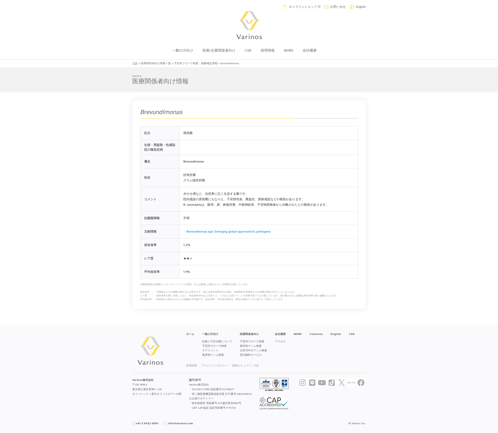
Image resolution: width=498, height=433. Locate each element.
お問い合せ (338, 7)
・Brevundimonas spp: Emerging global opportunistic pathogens (227, 232)
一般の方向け (182, 50)
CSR (248, 50)
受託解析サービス (251, 355)
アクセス (280, 341)
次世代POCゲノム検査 (253, 350)
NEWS (288, 50)
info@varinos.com (180, 423)
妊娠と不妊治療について (217, 341)
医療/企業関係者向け (219, 50)
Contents (316, 334)
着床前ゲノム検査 (213, 355)
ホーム (190, 334)
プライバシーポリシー (214, 365)
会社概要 (310, 50)
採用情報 (268, 50)
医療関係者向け (249, 334)
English (361, 7)
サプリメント (210, 350)
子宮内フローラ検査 (214, 346)
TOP (135, 63)
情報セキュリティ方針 (245, 365)
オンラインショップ (303, 7)
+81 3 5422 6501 (147, 423)
